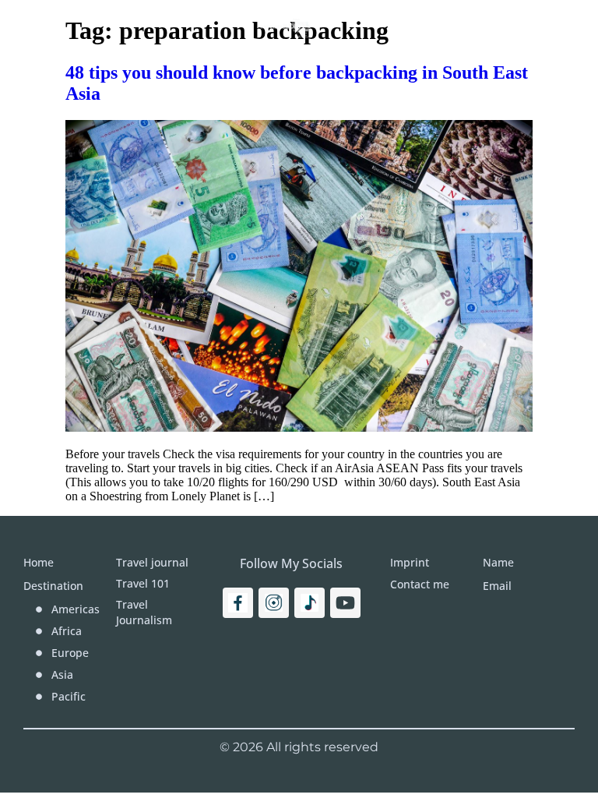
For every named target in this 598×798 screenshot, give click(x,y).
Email (497, 585)
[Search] (542, 27)
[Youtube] (345, 603)
